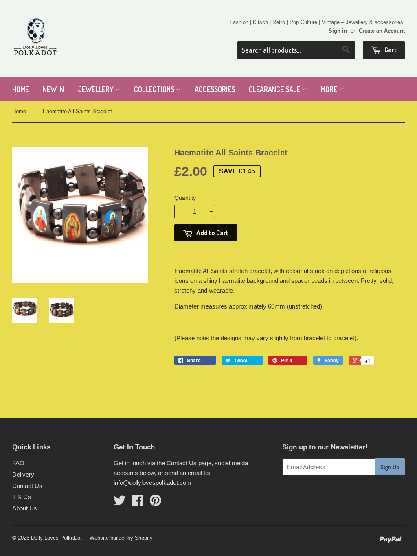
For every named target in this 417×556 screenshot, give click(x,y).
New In (53, 89)
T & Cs (21, 496)
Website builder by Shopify (121, 538)
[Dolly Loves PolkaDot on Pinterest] (155, 502)
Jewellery (96, 89)
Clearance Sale (275, 89)
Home (20, 89)
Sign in (338, 31)
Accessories (215, 89)
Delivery (23, 474)
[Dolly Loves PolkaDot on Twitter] (120, 502)
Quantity (185, 198)
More (329, 89)
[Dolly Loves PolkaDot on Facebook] (138, 502)
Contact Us (27, 485)
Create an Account (382, 31)
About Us (24, 508)
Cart (390, 49)
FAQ (18, 463)
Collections (155, 89)
